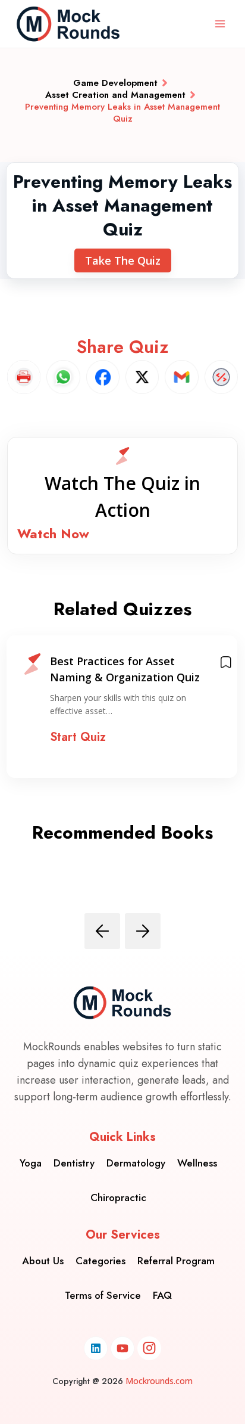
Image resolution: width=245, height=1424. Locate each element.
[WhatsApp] (63, 376)
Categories (100, 1261)
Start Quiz (78, 737)
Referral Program (176, 1261)
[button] (122, 495)
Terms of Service (103, 1295)
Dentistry (74, 1163)
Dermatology (135, 1163)
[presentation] (102, 931)
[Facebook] (103, 376)
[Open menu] (220, 23)
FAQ (162, 1295)
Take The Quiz (123, 260)
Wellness (197, 1163)
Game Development (115, 83)
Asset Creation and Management (115, 95)
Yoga (31, 1163)
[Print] (23, 376)
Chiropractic (118, 1197)
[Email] (181, 376)
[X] (142, 376)
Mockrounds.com (159, 1380)
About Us (43, 1261)
